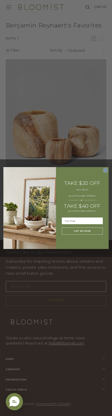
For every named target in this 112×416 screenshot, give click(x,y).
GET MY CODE (82, 231)
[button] (14, 401)
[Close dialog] (105, 170)
